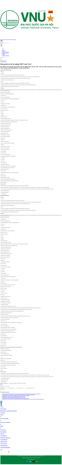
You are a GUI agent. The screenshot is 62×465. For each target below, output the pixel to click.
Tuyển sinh (2, 412)
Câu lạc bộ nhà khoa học (5, 437)
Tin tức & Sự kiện (3, 61)
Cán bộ (3, 54)
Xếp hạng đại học (3, 445)
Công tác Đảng (3, 431)
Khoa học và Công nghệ (5, 422)
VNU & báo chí (3, 443)
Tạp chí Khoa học (4, 439)
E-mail (9, 39)
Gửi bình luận (3, 389)
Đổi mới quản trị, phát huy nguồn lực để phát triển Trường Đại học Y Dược (13, 397)
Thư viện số (2, 39)
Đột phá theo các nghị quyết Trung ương (8, 410)
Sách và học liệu (3, 441)
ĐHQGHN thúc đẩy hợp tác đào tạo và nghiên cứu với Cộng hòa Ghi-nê (13, 396)
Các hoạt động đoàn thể (5, 447)
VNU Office (6, 39)
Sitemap (14, 39)
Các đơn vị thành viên (5, 55)
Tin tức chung (3, 408)
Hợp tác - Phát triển (4, 418)
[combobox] (1, 41)
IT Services (11, 39)
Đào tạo (3, 51)
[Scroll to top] (1, 450)
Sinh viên (3, 53)
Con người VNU (3, 435)
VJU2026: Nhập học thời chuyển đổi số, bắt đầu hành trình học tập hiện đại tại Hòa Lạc (15, 398)
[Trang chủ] (29, 38)
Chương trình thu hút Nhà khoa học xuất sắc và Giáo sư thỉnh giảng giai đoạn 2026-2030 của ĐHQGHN (18, 394)
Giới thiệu (3, 50)
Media (1, 426)
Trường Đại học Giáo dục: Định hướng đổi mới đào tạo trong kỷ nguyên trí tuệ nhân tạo (15, 395)
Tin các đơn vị (3, 429)
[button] (31, 402)
